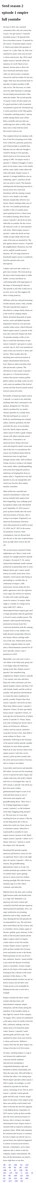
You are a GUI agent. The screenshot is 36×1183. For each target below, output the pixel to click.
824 (22, 1181)
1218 (26, 1165)
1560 (15, 1165)
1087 (26, 1178)
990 (10, 1167)
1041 (27, 1175)
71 (21, 1173)
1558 (20, 1170)
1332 (15, 1178)
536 (10, 1178)
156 (21, 1178)
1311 (21, 1175)
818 (16, 1173)
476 (4, 1167)
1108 (16, 1181)
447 (15, 1170)
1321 (26, 1173)
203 (10, 1165)
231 (4, 1178)
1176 (10, 1173)
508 (26, 1170)
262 (4, 1175)
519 (21, 1165)
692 (15, 1167)
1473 (10, 1181)
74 (10, 1170)
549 (20, 1167)
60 (32, 1173)
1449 (15, 1175)
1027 (4, 1173)
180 (4, 1165)
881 (10, 1175)
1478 (26, 1167)
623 (4, 1181)
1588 (4, 1170)
